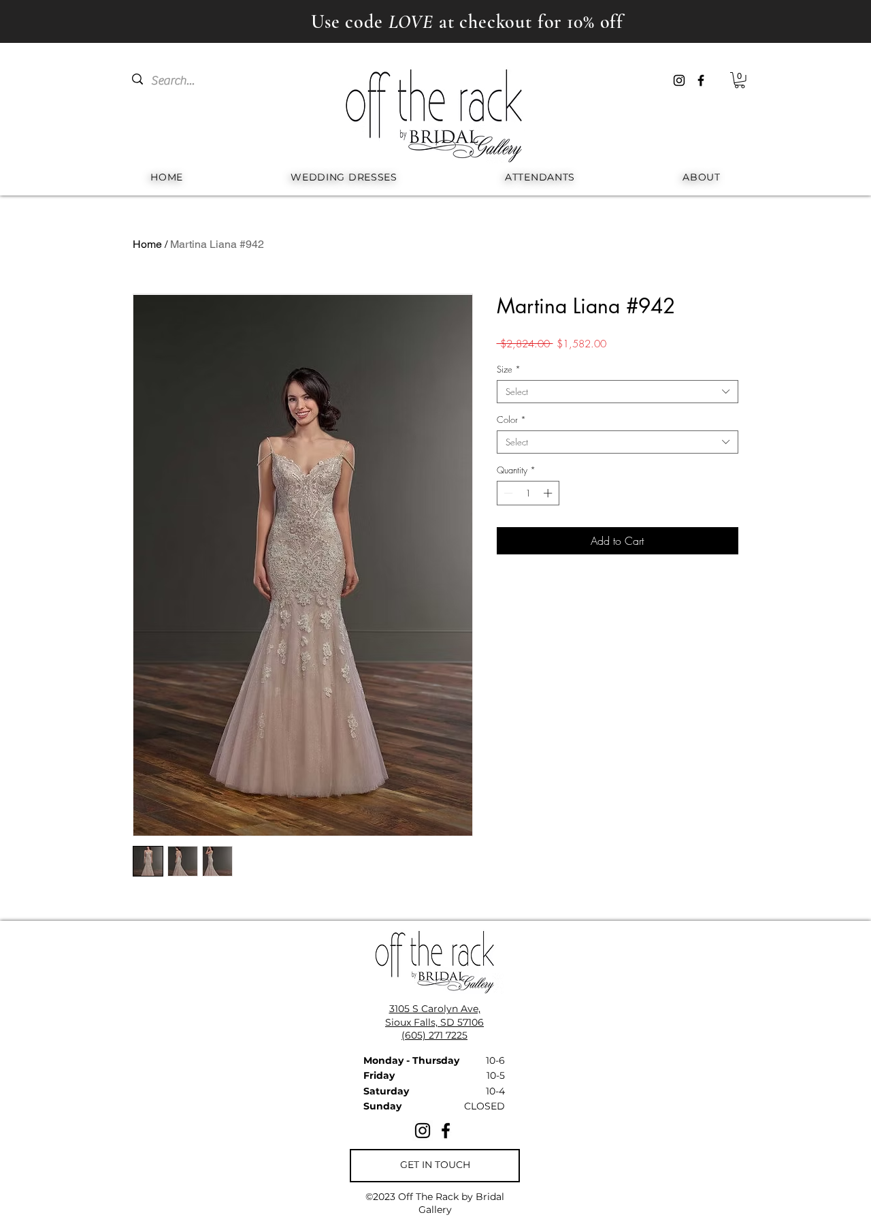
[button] (739, 80)
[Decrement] (507, 493)
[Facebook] (700, 80)
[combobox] (617, 391)
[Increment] (549, 493)
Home (147, 244)
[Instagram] (679, 80)
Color (511, 419)
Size (509, 369)
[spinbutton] (527, 493)
